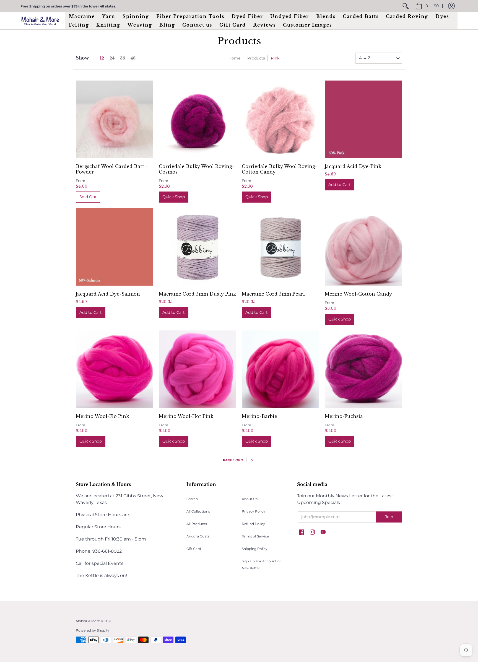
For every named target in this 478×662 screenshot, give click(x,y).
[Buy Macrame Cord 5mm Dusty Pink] (197, 247)
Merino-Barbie (259, 416)
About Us (250, 499)
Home (234, 58)
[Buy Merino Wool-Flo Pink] (114, 369)
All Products (196, 524)
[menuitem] (405, 6)
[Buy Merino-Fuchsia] (363, 369)
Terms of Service (255, 536)
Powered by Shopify (92, 630)
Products (256, 58)
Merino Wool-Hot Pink (186, 416)
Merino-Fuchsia (344, 416)
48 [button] (133, 58)
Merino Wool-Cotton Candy (358, 294)
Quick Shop (173, 196)
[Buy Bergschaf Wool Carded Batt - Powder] (114, 119)
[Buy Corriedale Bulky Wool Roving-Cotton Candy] (280, 119)
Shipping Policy (254, 549)
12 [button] (102, 58)
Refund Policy (253, 524)
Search (192, 499)
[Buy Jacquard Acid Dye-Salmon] (114, 247)
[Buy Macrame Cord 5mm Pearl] (280, 247)
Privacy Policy (253, 511)
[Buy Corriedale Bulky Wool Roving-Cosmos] (197, 119)
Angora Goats (197, 536)
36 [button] (122, 58)
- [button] (432, 5)
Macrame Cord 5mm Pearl (273, 294)
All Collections (198, 511)
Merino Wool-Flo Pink (102, 416)
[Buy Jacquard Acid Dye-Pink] (363, 119)
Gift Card (193, 549)
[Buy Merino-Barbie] (280, 369)
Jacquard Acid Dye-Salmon (108, 294)
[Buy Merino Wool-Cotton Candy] (363, 247)
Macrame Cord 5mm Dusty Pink (197, 294)
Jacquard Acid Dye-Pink (353, 166)
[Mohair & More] (40, 21)
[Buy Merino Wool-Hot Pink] (197, 369)
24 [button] (112, 58)
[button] (451, 6)
